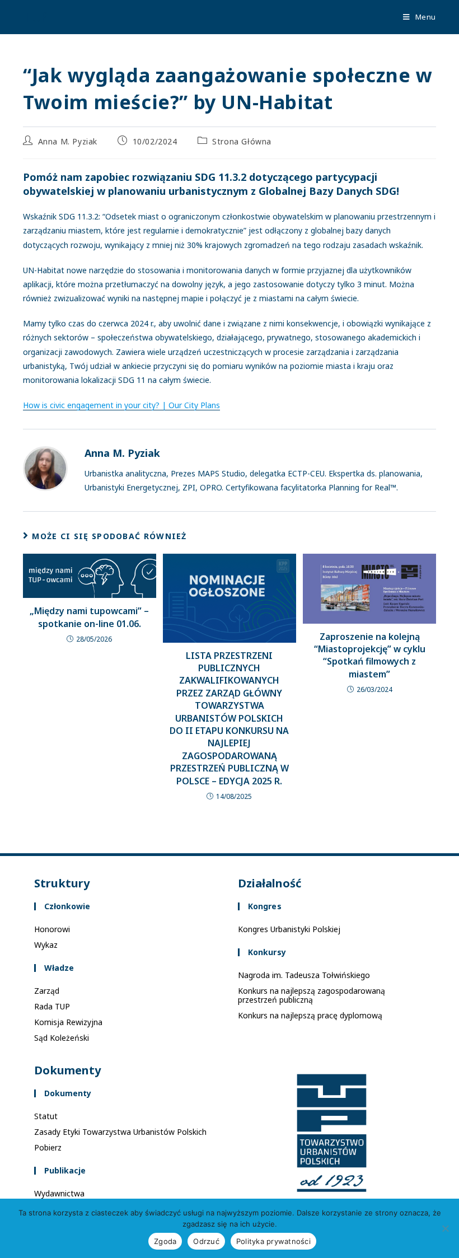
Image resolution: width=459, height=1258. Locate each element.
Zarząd (46, 990)
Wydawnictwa (59, 1193)
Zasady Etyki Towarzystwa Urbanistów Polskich (120, 1131)
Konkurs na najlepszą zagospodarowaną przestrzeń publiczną (311, 995)
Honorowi (52, 929)
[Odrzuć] (445, 1228)
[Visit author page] (45, 468)
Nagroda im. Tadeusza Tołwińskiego (304, 975)
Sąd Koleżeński (61, 1037)
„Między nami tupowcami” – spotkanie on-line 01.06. (89, 617)
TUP (36, 16)
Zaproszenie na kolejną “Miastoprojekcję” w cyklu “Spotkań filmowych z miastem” (369, 655)
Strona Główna (241, 141)
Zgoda (165, 1241)
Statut (46, 1116)
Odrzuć (206, 1241)
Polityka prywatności (273, 1241)
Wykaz (46, 944)
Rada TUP (52, 1006)
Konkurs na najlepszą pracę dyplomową (310, 1015)
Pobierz (48, 1147)
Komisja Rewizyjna (68, 1022)
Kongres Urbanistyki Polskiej (289, 929)
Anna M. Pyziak (67, 141)
